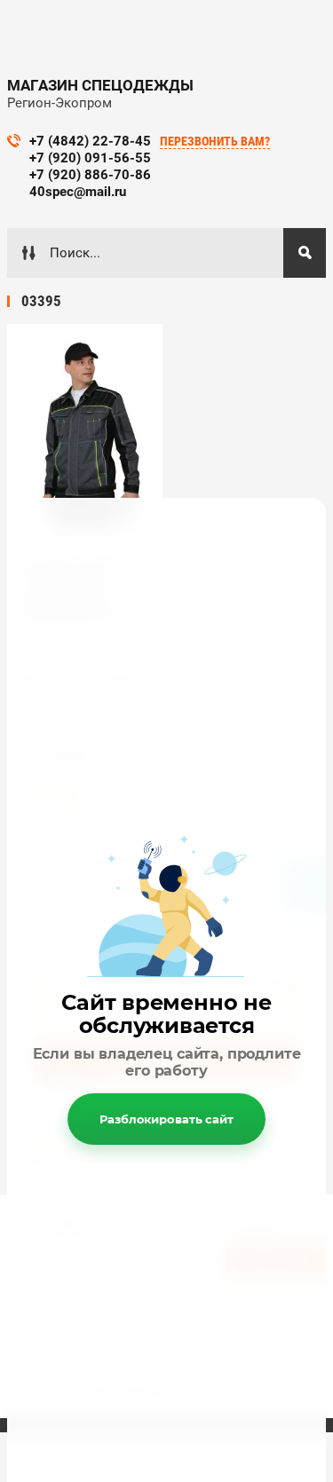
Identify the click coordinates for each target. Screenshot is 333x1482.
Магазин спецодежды (100, 85)
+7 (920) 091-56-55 (90, 158)
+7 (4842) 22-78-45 (90, 141)
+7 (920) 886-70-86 (90, 175)
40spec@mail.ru (77, 192)
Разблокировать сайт (166, 1119)
